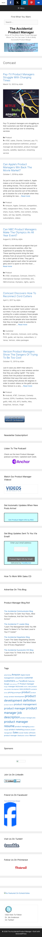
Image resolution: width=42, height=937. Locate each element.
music (11, 212)
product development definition (16, 144)
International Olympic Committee (16, 279)
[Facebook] (10, 2)
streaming (26, 215)
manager (11, 686)
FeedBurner (26, 563)
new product (32, 686)
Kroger (6, 686)
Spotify (18, 215)
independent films (15, 209)
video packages (22, 340)
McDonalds (19, 686)
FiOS (5, 337)
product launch (8, 704)
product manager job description (20, 712)
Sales (5, 215)
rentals (35, 212)
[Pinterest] (31, 2)
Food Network (30, 398)
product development (16, 697)
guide (10, 337)
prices (5, 692)
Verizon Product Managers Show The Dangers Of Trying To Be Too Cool (20, 354)
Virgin (21, 405)
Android (8, 395)
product (26, 692)
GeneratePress (21, 934)
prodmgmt (17, 692)
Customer (9, 331)
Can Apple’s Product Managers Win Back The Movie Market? (17, 167)
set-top (12, 215)
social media (23, 733)
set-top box (18, 337)
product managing (22, 726)
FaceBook (20, 398)
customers (9, 681)
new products (25, 689)
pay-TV (34, 141)
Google (6, 684)
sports (32, 282)
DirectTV (31, 276)
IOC (32, 279)
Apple (15, 206)
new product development (11, 689)
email (17, 681)
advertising (7, 675)
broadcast (15, 276)
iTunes (26, 209)
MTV (19, 402)
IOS (14, 402)
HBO (5, 209)
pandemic (34, 689)
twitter (27, 735)
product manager (14, 708)
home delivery (13, 684)
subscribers (29, 337)
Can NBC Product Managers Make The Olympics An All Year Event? (19, 232)
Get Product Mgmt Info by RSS (21, 520)
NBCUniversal (8, 282)
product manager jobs (27, 718)
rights (26, 282)
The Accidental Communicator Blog (18, 611)
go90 (5, 402)
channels (14, 334)
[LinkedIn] (24, 2)
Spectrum (21, 150)
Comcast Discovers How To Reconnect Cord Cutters (19, 295)
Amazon (8, 206)
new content (26, 212)
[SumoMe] (38, 2)
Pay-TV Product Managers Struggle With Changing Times (18, 77)
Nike (30, 402)
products (27, 729)
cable (13, 141)
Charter (19, 141)
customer (28, 677)
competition (32, 206)
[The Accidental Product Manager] (10, 826)
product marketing (16, 730)
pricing (10, 692)
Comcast (26, 141)
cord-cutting (32, 334)
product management (25, 704)
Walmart (32, 735)
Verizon (12, 340)
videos (17, 218)
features (31, 681)
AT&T (7, 141)
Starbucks (20, 735)
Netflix (17, 212)
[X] (17, 2)
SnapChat (7, 405)
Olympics (19, 282)
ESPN (12, 398)
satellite (13, 150)
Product (8, 138)
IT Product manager (26, 684)
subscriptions (8, 218)
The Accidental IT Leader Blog (16, 624)
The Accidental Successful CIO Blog (18, 650)
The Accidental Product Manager (21, 30)
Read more (25, 196)
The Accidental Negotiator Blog (17, 637)
